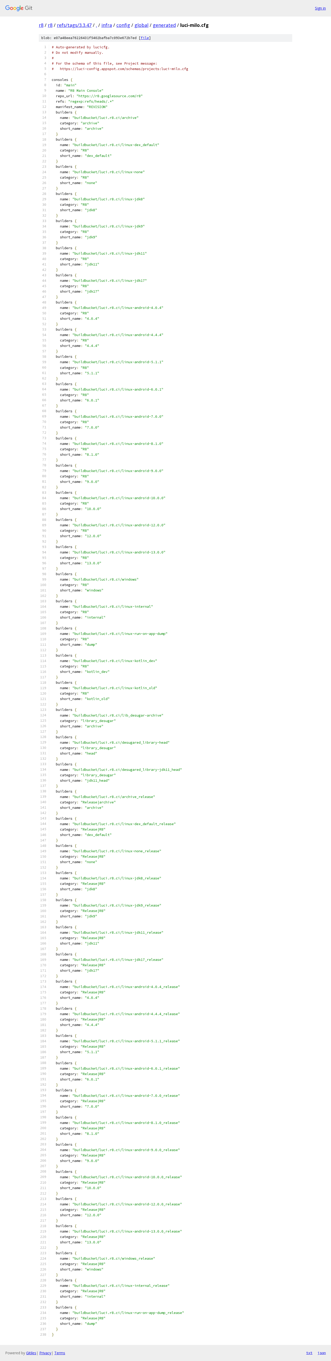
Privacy (45, 1352)
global (141, 25)
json (322, 1352)
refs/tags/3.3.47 (74, 25)
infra (106, 25)
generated (164, 25)
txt (309, 1352)
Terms (59, 1352)
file (145, 38)
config (123, 25)
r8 (41, 25)
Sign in (320, 8)
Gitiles (31, 1352)
